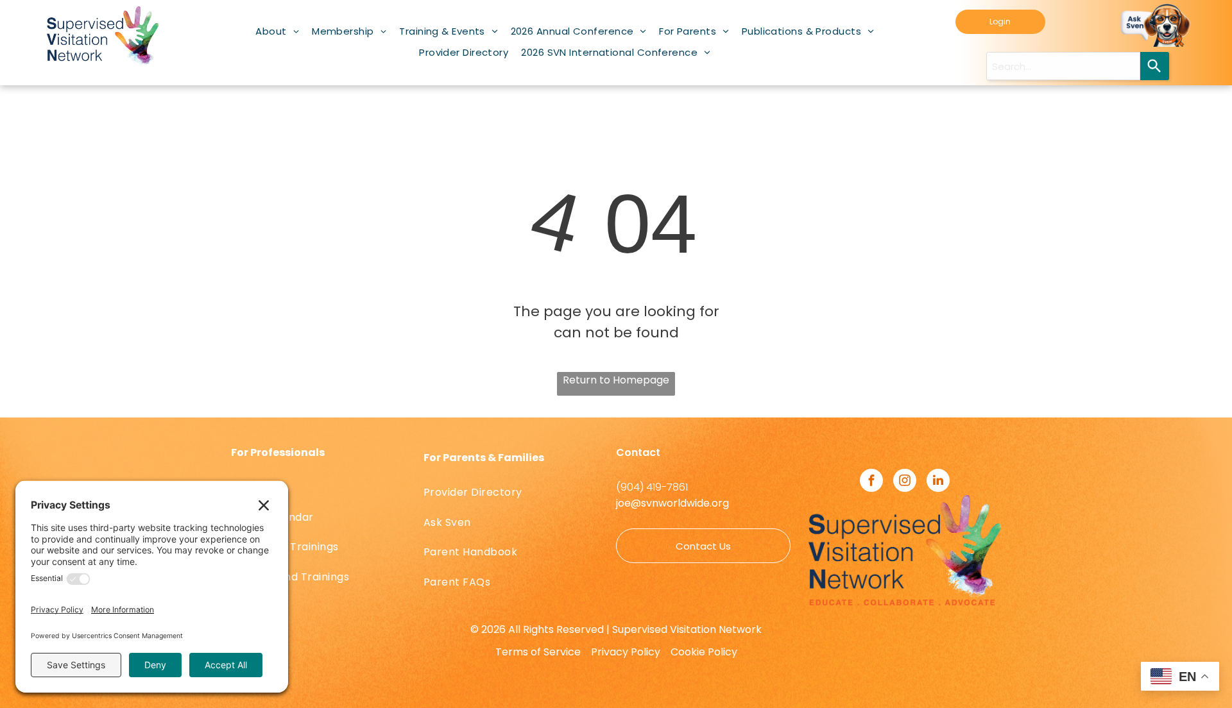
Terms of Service (538, 652)
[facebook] (871, 482)
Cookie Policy (704, 652)
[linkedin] (938, 482)
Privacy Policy (625, 652)
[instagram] (904, 482)
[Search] (1154, 66)
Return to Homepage (616, 380)
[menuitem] (277, 31)
